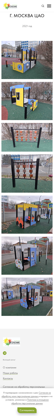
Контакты (8, 378)
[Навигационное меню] (49, 6)
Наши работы (10, 372)
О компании (9, 367)
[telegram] (4, 353)
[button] (42, 5)
